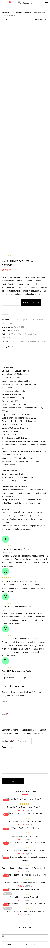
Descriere (18, 358)
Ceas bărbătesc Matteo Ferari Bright (25, 897)
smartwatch (42, 341)
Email (5, 714)
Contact (22, 931)
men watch (31, 341)
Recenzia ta (7, 747)
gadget (23, 341)
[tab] (18, 358)
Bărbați (14, 334)
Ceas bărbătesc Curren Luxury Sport (25, 822)
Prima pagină (7, 12)
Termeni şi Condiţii (34, 931)
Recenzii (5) (31, 358)
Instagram (27, 927)
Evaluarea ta (8, 741)
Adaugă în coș (31, 302)
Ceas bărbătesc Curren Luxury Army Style (25, 807)
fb (20, 927)
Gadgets (27, 12)
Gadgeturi (18, 12)
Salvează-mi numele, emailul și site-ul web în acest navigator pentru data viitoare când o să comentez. (24, 731)
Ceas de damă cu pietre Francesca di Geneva (25, 883)
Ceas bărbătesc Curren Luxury (25, 836)
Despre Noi (12, 931)
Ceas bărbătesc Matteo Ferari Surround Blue (25, 912)
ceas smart (14, 341)
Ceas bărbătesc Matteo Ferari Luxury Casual (25, 851)
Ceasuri (28, 334)
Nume (5, 701)
